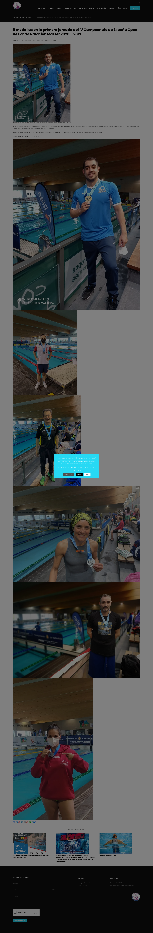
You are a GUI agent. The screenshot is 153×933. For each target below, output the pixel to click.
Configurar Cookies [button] (68, 474)
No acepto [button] (79, 474)
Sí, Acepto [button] (87, 474)
